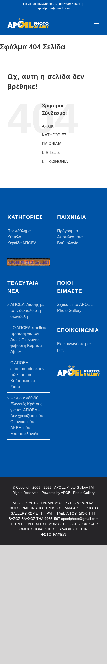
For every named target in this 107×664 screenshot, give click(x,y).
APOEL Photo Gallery (78, 493)
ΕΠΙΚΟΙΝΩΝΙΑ (55, 161)
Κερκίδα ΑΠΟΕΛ (22, 243)
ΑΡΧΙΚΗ (49, 126)
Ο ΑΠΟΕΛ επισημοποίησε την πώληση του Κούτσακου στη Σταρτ (27, 375)
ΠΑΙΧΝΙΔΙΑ (52, 144)
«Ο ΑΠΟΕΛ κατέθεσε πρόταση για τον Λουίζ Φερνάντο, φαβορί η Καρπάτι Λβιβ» (28, 340)
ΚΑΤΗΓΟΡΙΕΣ (54, 135)
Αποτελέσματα (70, 237)
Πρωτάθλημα (19, 231)
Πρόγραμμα (67, 231)
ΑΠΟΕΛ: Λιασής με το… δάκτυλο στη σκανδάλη (27, 310)
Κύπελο (14, 237)
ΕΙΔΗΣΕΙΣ (51, 152)
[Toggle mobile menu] (97, 23)
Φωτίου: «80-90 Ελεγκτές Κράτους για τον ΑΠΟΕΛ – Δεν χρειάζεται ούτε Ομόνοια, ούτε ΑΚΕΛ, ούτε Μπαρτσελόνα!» (27, 416)
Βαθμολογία (67, 243)
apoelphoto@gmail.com (53, 8)
